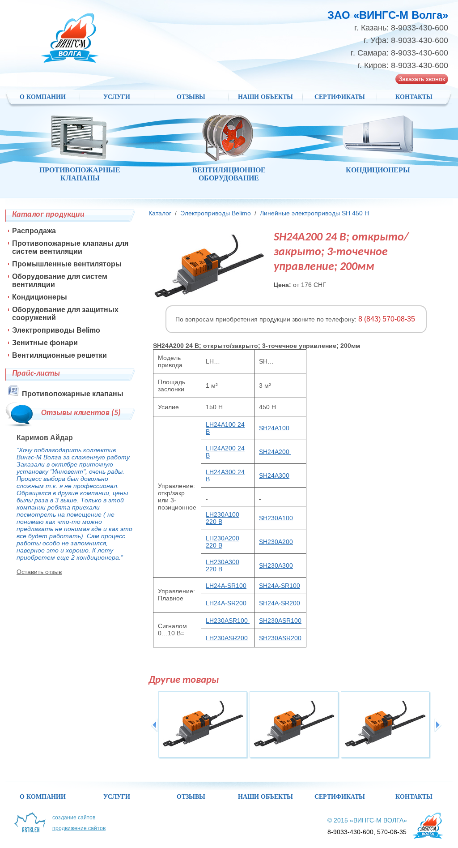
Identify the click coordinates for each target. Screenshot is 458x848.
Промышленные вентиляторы (67, 264)
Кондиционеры (39, 297)
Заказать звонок (422, 78)
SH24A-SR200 (279, 603)
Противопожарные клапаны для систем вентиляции (70, 247)
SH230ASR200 (280, 638)
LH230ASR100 (228, 620)
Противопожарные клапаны (72, 394)
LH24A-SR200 (226, 603)
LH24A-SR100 (226, 585)
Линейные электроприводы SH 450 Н (314, 213)
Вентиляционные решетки (59, 355)
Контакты (414, 97)
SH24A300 (274, 475)
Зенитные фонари (45, 343)
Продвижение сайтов (79, 828)
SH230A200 (276, 541)
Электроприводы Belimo (215, 213)
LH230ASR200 (227, 638)
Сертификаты (339, 97)
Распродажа (34, 231)
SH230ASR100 (280, 620)
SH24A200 (275, 451)
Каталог (159, 213)
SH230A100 (276, 518)
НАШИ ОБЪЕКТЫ (265, 97)
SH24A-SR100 (279, 585)
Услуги (116, 97)
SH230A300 (276, 565)
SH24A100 (274, 428)
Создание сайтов (73, 817)
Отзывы (191, 97)
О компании (43, 97)
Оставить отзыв (39, 571)
